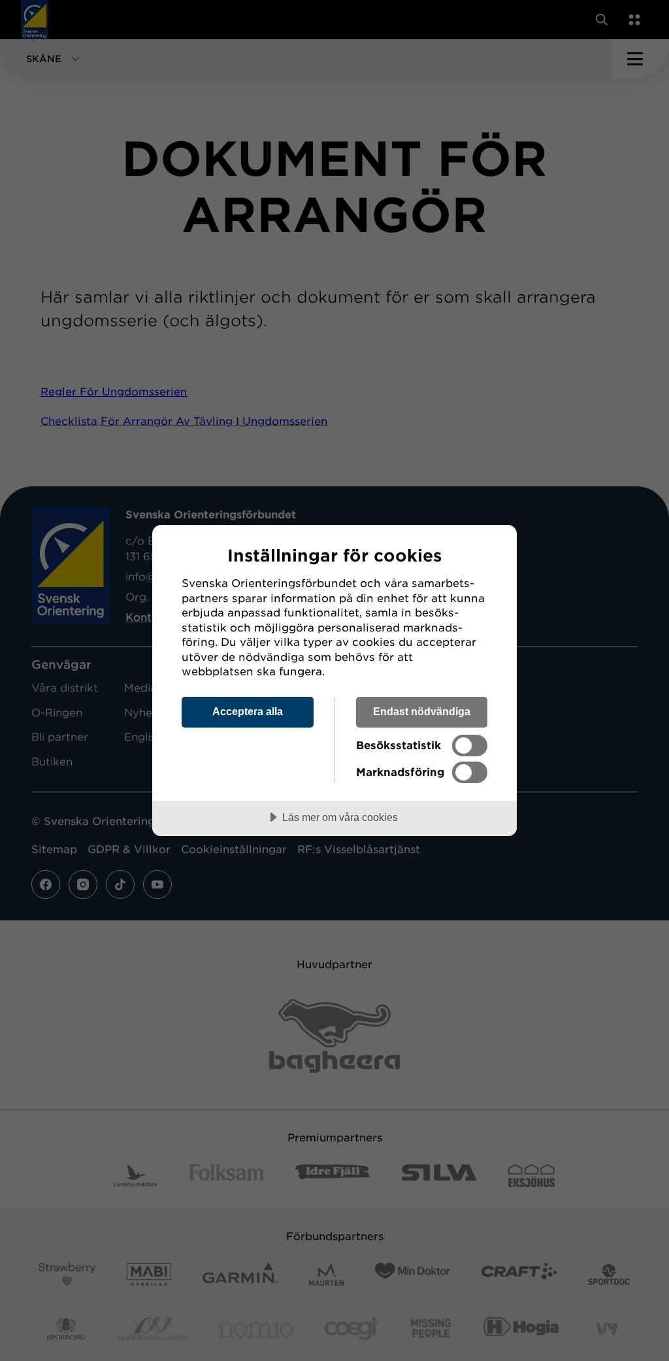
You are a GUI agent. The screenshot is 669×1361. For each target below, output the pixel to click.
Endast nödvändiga (421, 711)
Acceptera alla (247, 711)
